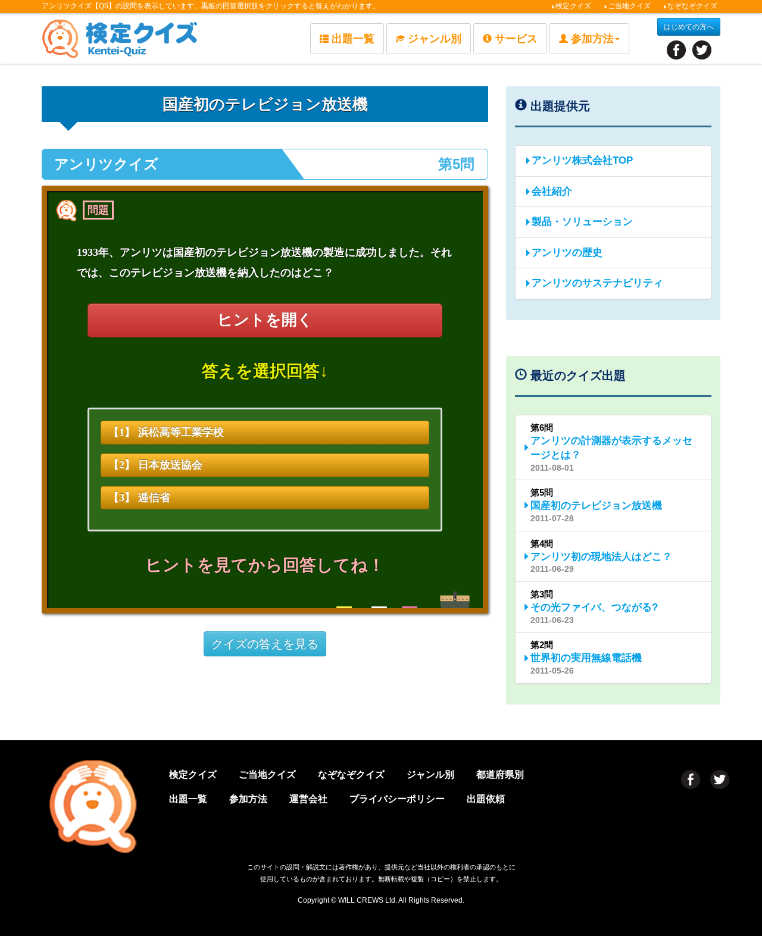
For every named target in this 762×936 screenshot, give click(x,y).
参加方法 (248, 799)
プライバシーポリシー (397, 799)
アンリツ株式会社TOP (582, 160)
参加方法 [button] (592, 39)
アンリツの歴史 (567, 252)
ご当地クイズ (629, 6)
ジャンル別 (434, 39)
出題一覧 (353, 39)
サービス (516, 39)
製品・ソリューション (582, 221)
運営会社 (308, 799)
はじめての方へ (689, 27)
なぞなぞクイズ (692, 6)
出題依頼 (486, 799)
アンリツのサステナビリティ (597, 283)
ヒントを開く (265, 319)
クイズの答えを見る (264, 643)
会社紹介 (552, 191)
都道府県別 (500, 774)
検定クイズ (573, 6)
